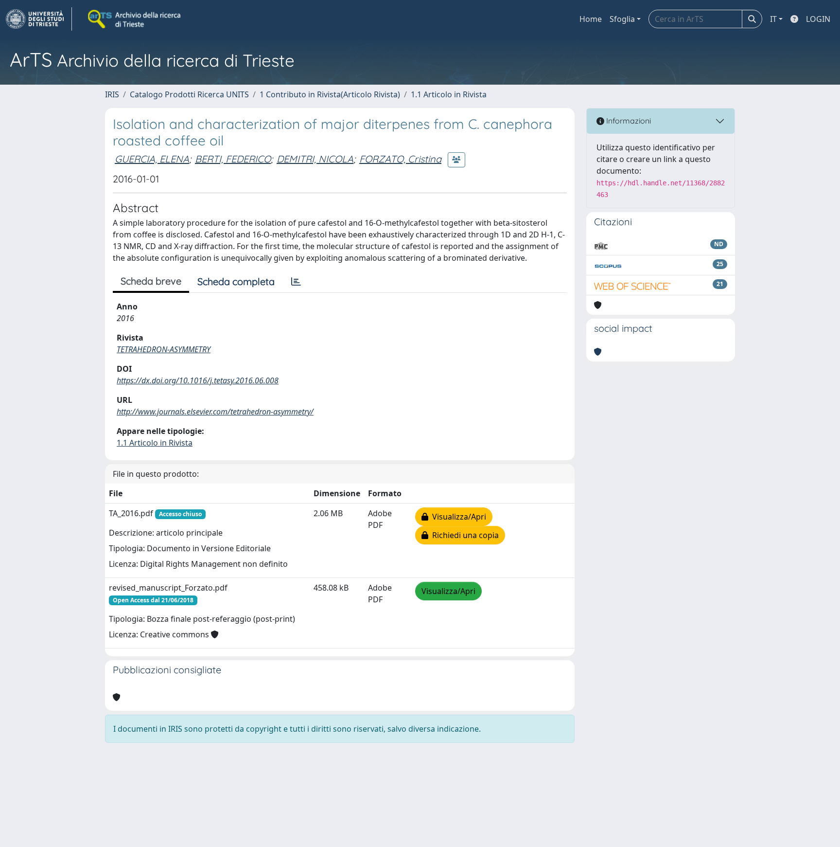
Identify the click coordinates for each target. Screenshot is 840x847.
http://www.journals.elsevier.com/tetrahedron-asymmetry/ (215, 411)
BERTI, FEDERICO (233, 159)
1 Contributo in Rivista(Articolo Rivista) (330, 94)
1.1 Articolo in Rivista (449, 94)
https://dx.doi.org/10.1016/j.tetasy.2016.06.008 (198, 380)
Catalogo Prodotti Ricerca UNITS (189, 94)
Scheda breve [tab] (151, 281)
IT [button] (773, 19)
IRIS (112, 94)
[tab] (296, 281)
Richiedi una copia (463, 535)
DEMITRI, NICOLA (315, 159)
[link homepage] (39, 19)
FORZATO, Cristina (400, 159)
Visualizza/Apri (457, 516)
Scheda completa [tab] (236, 281)
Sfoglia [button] (622, 19)
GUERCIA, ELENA (152, 159)
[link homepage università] (135, 19)
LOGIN (818, 19)
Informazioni (627, 121)
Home (590, 19)
